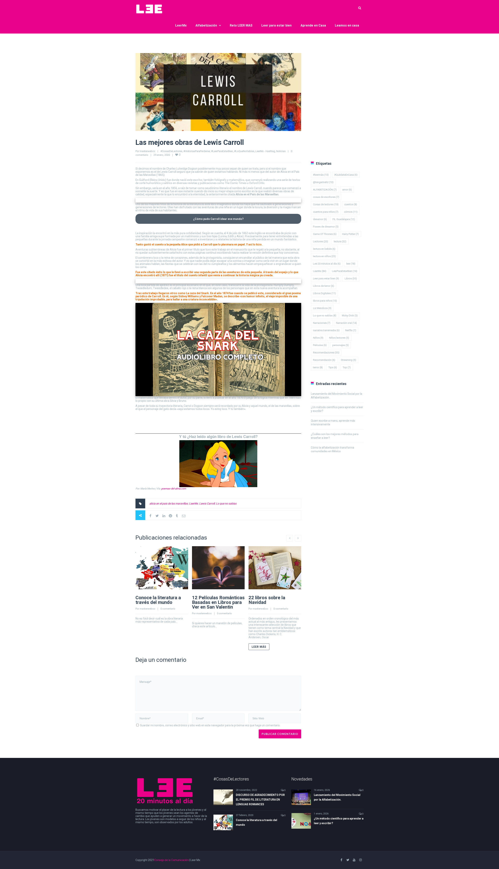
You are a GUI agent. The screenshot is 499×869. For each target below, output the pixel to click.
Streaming (348, 359)
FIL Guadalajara (344, 219)
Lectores (320, 241)
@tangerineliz (323, 182)
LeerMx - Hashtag (265, 151)
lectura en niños (324, 256)
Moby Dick (350, 315)
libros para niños (325, 300)
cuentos (350, 204)
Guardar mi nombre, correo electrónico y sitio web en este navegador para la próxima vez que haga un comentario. (210, 725)
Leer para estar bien (276, 25)
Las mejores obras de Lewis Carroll (189, 142)
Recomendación (324, 359)
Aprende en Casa (313, 25)
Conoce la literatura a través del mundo (158, 600)
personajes (340, 345)
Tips (332, 367)
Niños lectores (339, 337)
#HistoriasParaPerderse (196, 151)
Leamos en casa (347, 25)
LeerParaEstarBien (344, 271)
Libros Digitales (324, 293)
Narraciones (321, 322)
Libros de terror (323, 285)
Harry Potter (350, 234)
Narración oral (346, 322)
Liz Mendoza (322, 308)
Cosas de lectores (326, 204)
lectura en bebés (324, 248)
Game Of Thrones (324, 234)
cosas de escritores (326, 197)
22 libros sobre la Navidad (267, 600)
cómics (350, 211)
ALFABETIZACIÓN (325, 189)
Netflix (350, 330)
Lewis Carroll (207, 503)
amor (347, 189)
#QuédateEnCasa (345, 174)
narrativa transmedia (326, 330)
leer (350, 263)
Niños (318, 337)
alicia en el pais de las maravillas (168, 503)
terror (318, 367)
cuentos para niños (325, 211)
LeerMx (181, 25)
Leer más (259, 646)
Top (347, 367)
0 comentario (167, 608)
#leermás (321, 174)
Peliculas (320, 345)
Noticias (281, 151)
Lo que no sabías (226, 503)
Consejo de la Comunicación (171, 860)
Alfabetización (206, 25)
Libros (351, 278)
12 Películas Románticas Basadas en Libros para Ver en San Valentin (218, 602)
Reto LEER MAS (241, 25)
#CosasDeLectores (171, 151)
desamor (320, 219)
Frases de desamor (326, 226)
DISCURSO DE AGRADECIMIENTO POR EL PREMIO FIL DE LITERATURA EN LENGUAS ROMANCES (260, 799)
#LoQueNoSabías (244, 151)
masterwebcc (147, 151)
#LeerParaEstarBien (222, 151)
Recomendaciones (326, 352)
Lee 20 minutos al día (327, 263)
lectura (340, 241)
